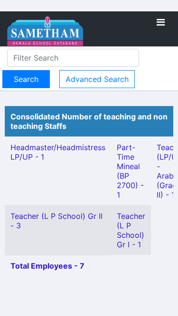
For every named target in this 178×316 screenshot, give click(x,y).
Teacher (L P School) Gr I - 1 (131, 230)
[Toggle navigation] (160, 22)
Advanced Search (97, 79)
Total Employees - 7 (47, 266)
